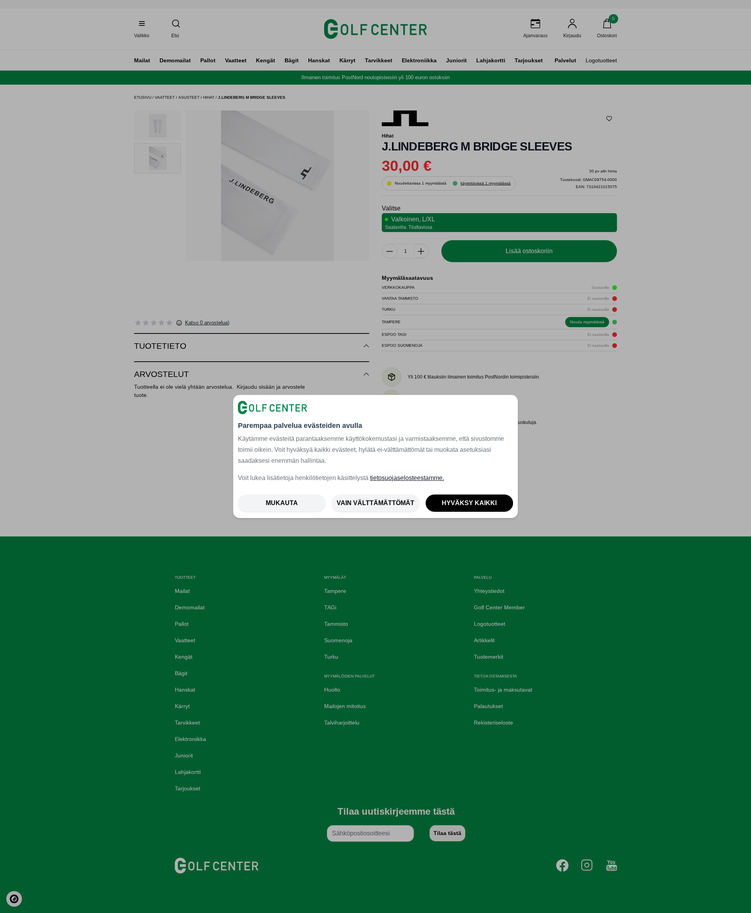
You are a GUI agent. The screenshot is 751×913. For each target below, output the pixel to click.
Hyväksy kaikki (469, 503)
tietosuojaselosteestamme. (407, 478)
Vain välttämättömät (375, 503)
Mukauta (282, 503)
